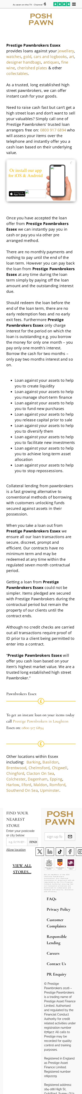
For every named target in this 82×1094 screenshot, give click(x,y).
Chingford (15, 773)
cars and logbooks (50, 56)
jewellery (66, 50)
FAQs (51, 898)
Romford (57, 784)
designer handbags (23, 62)
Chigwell (59, 767)
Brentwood (16, 767)
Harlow (12, 784)
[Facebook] (70, 851)
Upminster (49, 790)
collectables (17, 73)
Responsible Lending (57, 939)
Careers (53, 953)
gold (27, 56)
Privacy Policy (58, 909)
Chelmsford (39, 767)
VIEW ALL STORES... (22, 868)
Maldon (40, 784)
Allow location (16, 849)
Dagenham (38, 779)
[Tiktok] (60, 851)
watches (13, 56)
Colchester (16, 779)
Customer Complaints (56, 923)
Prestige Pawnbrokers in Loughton (40, 721)
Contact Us (56, 963)
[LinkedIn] (50, 851)
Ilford (26, 784)
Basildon (50, 762)
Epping (56, 779)
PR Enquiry (56, 974)
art (71, 56)
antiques (51, 62)
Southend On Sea (22, 790)
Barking (33, 762)
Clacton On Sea (40, 773)
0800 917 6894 (53, 129)
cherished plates (32, 67)
